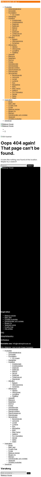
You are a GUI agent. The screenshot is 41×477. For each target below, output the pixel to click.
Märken (11, 113)
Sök (28, 473)
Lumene (15, 81)
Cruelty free (12, 105)
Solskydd (15, 32)
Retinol (14, 28)
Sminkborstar (13, 64)
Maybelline (16, 85)
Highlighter (12, 16)
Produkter (8, 7)
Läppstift (11, 54)
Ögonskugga (12, 71)
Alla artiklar (9, 329)
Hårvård (11, 37)
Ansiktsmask (16, 20)
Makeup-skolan (14, 109)
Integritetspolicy (7, 336)
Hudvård (11, 18)
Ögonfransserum (14, 69)
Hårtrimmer (16, 49)
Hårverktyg (12, 45)
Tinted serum (17, 33)
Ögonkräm (16, 35)
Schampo (15, 43)
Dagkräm (15, 24)
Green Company (27, 347)
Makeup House (6, 475)
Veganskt (11, 117)
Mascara (11, 56)
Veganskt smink (10, 325)
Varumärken (12, 73)
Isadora (15, 90)
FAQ (2, 333)
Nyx (13, 83)
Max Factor (16, 88)
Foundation (12, 13)
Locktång (15, 51)
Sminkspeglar (13, 66)
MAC (14, 87)
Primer (10, 62)
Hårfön (14, 47)
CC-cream (16, 15)
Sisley (14, 96)
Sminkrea (8, 121)
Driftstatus (5, 340)
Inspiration (8, 100)
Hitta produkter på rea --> (10, 2)
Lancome (15, 77)
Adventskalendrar (14, 9)
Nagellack (12, 58)
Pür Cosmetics (17, 92)
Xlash (14, 98)
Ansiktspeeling (17, 22)
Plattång (15, 52)
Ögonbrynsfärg (13, 68)
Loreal (14, 79)
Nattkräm (15, 26)
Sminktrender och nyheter (18, 115)
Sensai (14, 94)
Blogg (10, 102)
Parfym (11, 60)
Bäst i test (11, 104)
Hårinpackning (17, 41)
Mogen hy (12, 111)
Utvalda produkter (15, 119)
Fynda (10, 107)
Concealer (12, 11)
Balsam (14, 39)
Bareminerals (17, 75)
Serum (14, 30)
